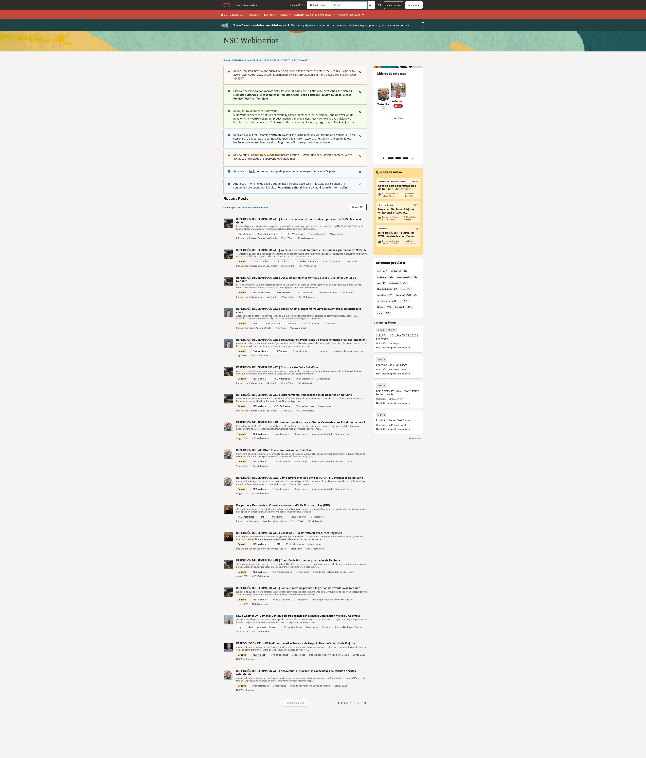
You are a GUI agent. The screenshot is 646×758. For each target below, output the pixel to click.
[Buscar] (371, 5)
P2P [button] (263, 516)
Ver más (398, 117)
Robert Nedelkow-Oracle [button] (335, 654)
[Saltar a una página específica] (364, 703)
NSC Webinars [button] (260, 433)
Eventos (269, 14)
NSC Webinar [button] (244, 233)
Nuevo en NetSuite (349, 14)
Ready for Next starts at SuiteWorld (255, 111)
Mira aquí (337, 25)
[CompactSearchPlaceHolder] (380, 5)
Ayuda (284, 14)
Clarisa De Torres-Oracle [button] (348, 627)
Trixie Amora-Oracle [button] (260, 327)
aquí (318, 187)
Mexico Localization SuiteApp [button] (263, 627)
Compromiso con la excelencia (312, 14)
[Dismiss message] (360, 71)
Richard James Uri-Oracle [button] (263, 238)
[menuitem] (246, 5)
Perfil (252, 171)
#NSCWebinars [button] (272, 323)
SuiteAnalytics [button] (260, 351)
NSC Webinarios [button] (294, 233)
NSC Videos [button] (259, 654)
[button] (228, 223)
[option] (386, 330)
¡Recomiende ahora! (289, 187)
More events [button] (416, 438)
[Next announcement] (423, 28)
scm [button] (255, 323)
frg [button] (239, 627)
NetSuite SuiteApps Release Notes (254, 95)
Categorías (236, 14)
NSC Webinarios (304, 238)
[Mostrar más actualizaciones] (398, 250)
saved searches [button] (261, 261)
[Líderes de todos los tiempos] (405, 158)
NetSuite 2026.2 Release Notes (331, 91)
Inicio (224, 14)
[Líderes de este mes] (398, 158)
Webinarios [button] (278, 516)
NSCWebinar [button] (281, 351)
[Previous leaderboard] (383, 158)
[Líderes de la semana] (390, 158)
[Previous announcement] (423, 22)
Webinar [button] (292, 323)
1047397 (238, 78)
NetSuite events (281, 135)
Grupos (253, 14)
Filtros (355, 207)
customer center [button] (261, 292)
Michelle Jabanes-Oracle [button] (338, 433)
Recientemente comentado (253, 207)
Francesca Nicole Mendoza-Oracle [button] (268, 521)
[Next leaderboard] (413, 158)
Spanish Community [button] (268, 233)
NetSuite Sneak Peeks (293, 95)
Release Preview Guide (324, 95)
